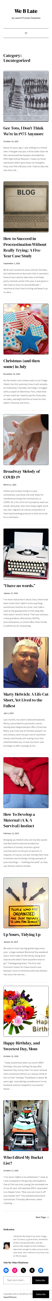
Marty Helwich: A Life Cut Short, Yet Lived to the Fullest (26, 700)
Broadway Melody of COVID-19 (21, 474)
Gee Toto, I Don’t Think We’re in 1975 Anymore (23, 131)
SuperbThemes (10, 1297)
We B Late (26, 11)
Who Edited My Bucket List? (23, 1160)
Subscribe (40, 1280)
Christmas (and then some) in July (21, 363)
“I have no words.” (19, 586)
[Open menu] (26, 33)
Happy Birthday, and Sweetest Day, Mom (21, 1046)
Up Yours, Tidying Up (21, 934)
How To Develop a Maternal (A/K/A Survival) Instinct (19, 820)
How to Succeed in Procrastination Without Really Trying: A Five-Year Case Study (25, 247)
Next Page (42, 1217)
